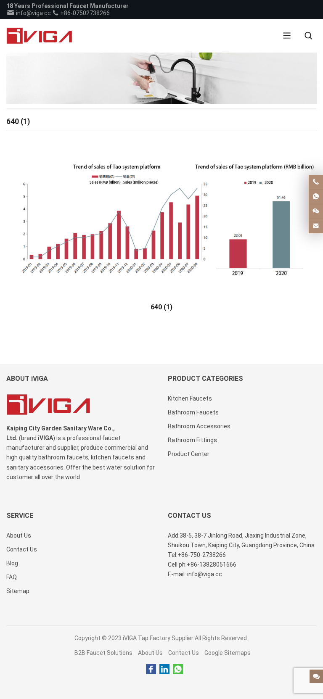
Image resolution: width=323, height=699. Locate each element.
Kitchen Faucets (190, 398)
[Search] (308, 35)
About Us (150, 652)
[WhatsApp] (178, 669)
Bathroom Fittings (192, 440)
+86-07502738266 (84, 13)
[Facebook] (151, 669)
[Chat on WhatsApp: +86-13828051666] (316, 197)
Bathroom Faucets (193, 412)
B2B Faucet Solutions (103, 652)
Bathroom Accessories (199, 426)
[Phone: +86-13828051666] (316, 182)
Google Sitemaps (227, 652)
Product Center (188, 454)
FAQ (11, 577)
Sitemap (17, 591)
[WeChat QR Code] (316, 211)
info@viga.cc (33, 13)
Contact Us (183, 652)
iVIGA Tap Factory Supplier (158, 638)
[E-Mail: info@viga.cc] (316, 226)
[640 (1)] (161, 217)
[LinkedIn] (164, 669)
